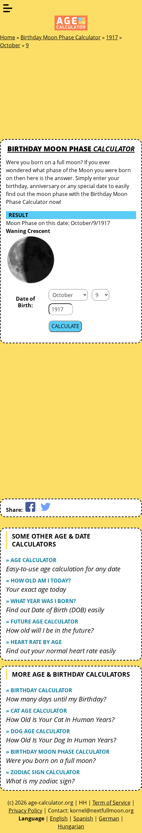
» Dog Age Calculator (38, 731)
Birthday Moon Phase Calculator (60, 37)
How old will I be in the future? (50, 630)
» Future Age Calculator (42, 621)
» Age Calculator (31, 560)
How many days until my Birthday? (56, 699)
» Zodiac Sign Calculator (43, 772)
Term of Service (111, 802)
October (10, 45)
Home (7, 37)
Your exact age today (36, 589)
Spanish (83, 818)
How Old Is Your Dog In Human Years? (61, 740)
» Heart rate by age (34, 642)
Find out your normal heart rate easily (61, 650)
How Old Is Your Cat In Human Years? (60, 719)
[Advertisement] (49, 96)
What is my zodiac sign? (40, 780)
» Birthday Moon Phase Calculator (58, 751)
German (109, 818)
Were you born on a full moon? (51, 760)
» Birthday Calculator (39, 690)
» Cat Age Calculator (36, 710)
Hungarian (71, 826)
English (59, 818)
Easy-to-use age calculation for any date (63, 568)
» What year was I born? (41, 601)
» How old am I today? (38, 580)
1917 (112, 37)
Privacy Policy (25, 810)
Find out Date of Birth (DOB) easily (55, 609)
